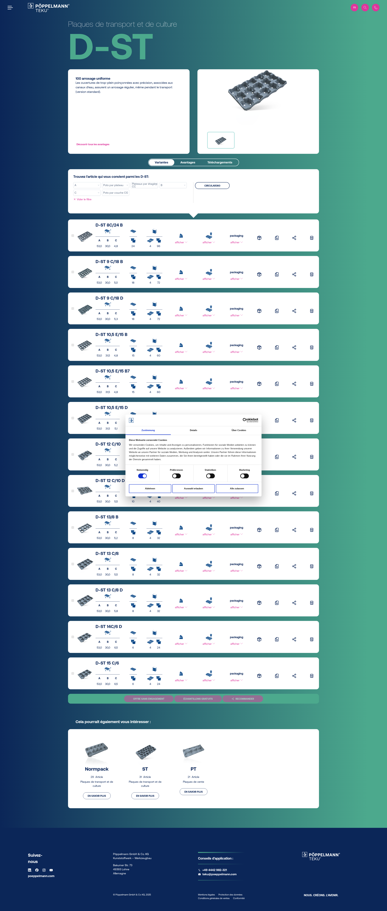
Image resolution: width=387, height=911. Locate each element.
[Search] (365, 7)
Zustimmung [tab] (148, 430)
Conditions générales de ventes (213, 898)
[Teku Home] (48, 7)
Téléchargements (219, 162)
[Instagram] (44, 870)
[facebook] (37, 870)
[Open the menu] (10, 7)
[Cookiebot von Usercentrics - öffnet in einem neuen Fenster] (245, 420)
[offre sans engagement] (277, 237)
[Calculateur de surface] (312, 237)
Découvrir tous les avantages (92, 144)
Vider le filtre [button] (83, 199)
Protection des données (230, 894)
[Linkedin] (30, 870)
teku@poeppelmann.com (219, 874)
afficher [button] (180, 242)
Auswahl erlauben (193, 488)
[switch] (176, 476)
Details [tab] (193, 430)
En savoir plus (97, 795)
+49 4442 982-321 (214, 870)
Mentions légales (206, 894)
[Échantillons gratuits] (259, 237)
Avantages (187, 162)
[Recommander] (294, 237)
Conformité (239, 898)
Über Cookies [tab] (239, 430)
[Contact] (375, 7)
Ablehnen (150, 488)
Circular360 (212, 185)
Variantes (161, 162)
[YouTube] (51, 870)
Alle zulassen (237, 488)
